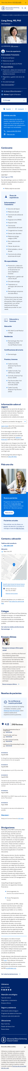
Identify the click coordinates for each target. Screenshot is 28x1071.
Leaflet (14, 579)
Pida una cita (11, 134)
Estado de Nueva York (8, 1026)
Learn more (4, 426)
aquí (5, 960)
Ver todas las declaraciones (9, 974)
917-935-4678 (17, 2)
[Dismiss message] (25, 3)
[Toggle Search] (22, 8)
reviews (14, 46)
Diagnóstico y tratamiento (9, 1000)
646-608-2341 (8, 545)
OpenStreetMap (18, 579)
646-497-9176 (12, 457)
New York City (5, 1024)
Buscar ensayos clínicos (9, 684)
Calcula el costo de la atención (10, 1016)
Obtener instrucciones (12, 593)
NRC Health (21, 818)
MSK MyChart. (20, 528)
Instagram (1, 989)
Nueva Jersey (5, 1029)
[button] (14, 565)
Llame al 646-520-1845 (14, 131)
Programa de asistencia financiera (11, 1013)
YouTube (8, 989)
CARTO (25, 579)
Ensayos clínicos (6, 1003)
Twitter (6, 989)
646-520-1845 (16, 504)
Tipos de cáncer (6, 998)
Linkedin (10, 989)
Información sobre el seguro (9, 1011)
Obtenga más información (12, 710)
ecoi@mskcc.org (11, 968)
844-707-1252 (5, 987)
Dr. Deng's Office (12, 91)
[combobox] (14, 421)
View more (7, 84)
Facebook (4, 989)
